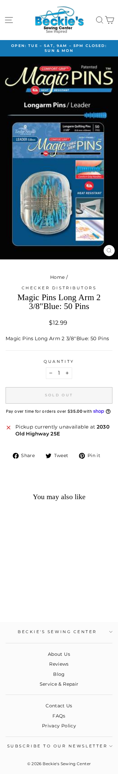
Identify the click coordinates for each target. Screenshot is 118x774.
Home (57, 277)
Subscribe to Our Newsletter (57, 746)
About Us (59, 654)
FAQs (58, 716)
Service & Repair (59, 684)
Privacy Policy (59, 725)
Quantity (59, 361)
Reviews (59, 664)
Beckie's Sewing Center (57, 632)
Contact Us (59, 705)
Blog (59, 674)
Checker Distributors (59, 288)
